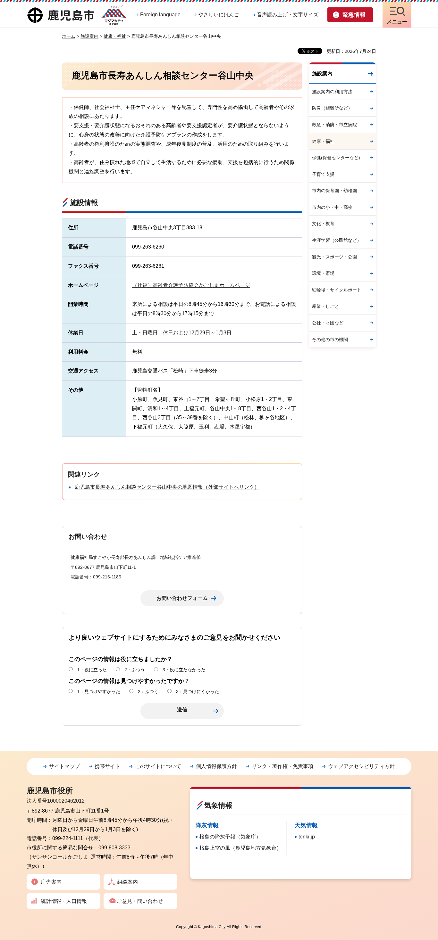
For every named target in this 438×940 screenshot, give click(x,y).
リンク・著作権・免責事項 (282, 766)
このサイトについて (158, 766)
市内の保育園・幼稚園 (334, 190)
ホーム (68, 36)
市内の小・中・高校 (332, 207)
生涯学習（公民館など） (336, 240)
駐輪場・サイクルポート (336, 289)
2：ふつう (134, 669)
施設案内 (89, 36)
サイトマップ (64, 766)
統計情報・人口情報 (64, 901)
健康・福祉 (115, 36)
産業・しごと (325, 306)
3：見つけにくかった (197, 691)
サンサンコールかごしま (60, 857)
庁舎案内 (51, 882)
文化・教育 (323, 223)
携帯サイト (107, 766)
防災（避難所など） (332, 107)
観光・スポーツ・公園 (334, 256)
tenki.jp (307, 836)
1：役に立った (92, 669)
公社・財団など (327, 322)
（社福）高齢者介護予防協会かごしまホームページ (191, 285)
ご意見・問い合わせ (140, 901)
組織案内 (127, 882)
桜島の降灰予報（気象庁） (230, 836)
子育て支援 (323, 174)
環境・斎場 (323, 273)
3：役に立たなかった (184, 669)
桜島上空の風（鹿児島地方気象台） (240, 848)
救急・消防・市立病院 (334, 124)
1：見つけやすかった (98, 691)
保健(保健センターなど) (336, 157)
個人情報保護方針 (216, 766)
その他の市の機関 (330, 339)
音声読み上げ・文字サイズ (287, 14)
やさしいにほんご (218, 14)
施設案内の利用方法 (332, 91)
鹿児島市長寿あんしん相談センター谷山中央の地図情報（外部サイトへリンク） (167, 487)
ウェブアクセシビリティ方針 (361, 766)
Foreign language (160, 14)
